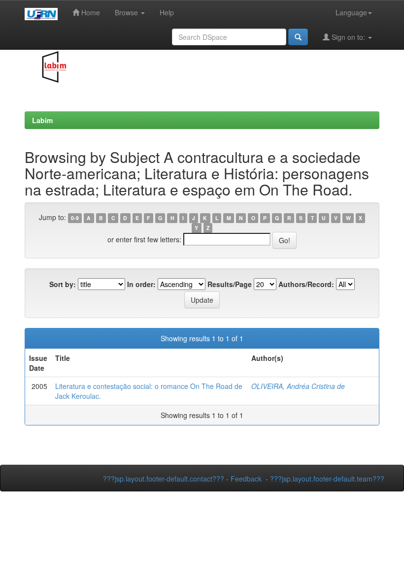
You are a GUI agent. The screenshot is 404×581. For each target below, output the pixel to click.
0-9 (75, 218)
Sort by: (62, 284)
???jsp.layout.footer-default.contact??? (163, 479)
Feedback (246, 479)
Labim (42, 120)
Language (351, 12)
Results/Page (229, 284)
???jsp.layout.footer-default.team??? (327, 479)
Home (89, 12)
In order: (141, 284)
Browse (127, 12)
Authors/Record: (306, 284)
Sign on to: (348, 37)
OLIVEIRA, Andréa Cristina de (298, 386)
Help (167, 12)
